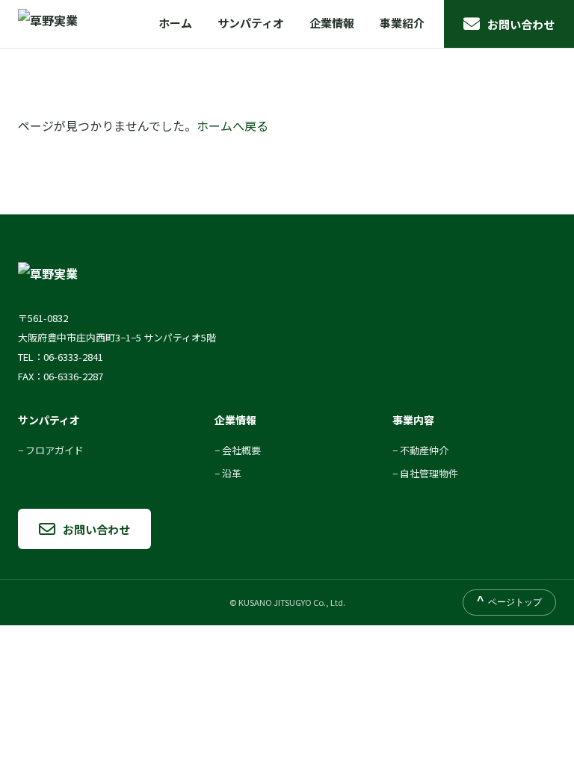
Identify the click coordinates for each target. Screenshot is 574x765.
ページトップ (509, 601)
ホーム (175, 23)
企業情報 (331, 23)
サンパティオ (250, 23)
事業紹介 (402, 23)
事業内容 (413, 419)
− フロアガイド (51, 450)
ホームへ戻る (232, 125)
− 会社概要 (238, 450)
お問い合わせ (521, 24)
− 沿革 (228, 473)
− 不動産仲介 (420, 450)
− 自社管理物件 (425, 473)
